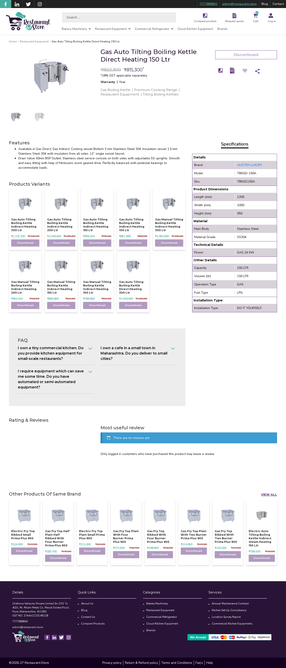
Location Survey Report (226, 617)
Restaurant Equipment (111, 29)
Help (209, 663)
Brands (222, 29)
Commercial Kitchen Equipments (232, 623)
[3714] (220, 70)
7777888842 (208, 4)
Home (13, 41)
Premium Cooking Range (155, 90)
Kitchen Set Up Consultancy (229, 610)
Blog (264, 4)
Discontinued (246, 55)
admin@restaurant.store (239, 4)
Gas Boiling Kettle (115, 90)
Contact (278, 4)
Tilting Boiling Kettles (160, 94)
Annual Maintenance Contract (230, 603)
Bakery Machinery (74, 29)
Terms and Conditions (176, 663)
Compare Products (93, 623)
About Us (87, 603)
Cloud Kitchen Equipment (195, 29)
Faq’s (199, 663)
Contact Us (88, 617)
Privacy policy (112, 663)
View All (269, 495)
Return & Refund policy (141, 663)
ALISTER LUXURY (249, 165)
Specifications (234, 144)
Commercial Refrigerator (152, 29)
